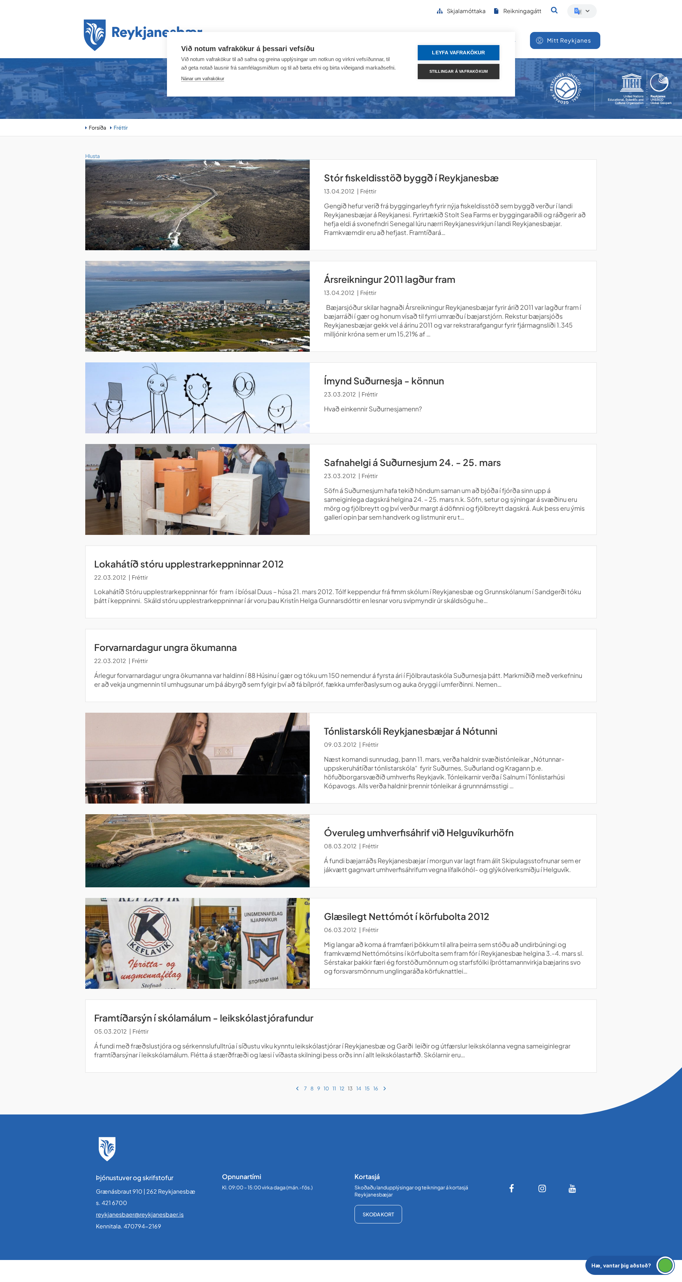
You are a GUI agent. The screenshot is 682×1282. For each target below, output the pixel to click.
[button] (630, 1265)
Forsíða (97, 127)
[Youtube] (572, 1188)
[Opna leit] (554, 9)
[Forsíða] (143, 36)
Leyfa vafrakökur (458, 52)
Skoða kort (378, 1214)
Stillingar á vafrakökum (458, 71)
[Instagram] (542, 1188)
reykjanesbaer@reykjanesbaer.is (140, 1214)
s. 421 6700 (111, 1202)
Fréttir (121, 127)
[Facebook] (512, 1188)
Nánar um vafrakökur (202, 78)
